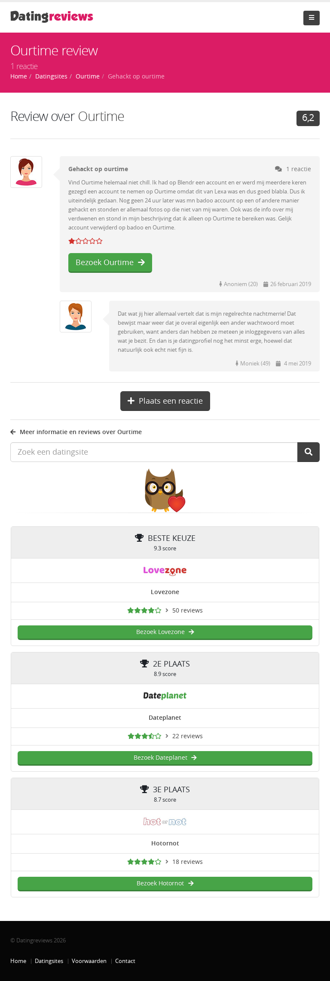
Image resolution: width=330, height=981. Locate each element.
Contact (125, 961)
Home (18, 961)
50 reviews (187, 610)
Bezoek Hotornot (160, 883)
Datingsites (49, 961)
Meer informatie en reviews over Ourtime (81, 432)
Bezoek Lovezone (160, 632)
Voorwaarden (89, 961)
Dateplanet (165, 717)
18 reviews (187, 862)
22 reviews (187, 736)
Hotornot (165, 843)
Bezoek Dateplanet (160, 757)
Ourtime (101, 116)
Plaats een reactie (171, 401)
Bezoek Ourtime (105, 262)
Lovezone (165, 592)
